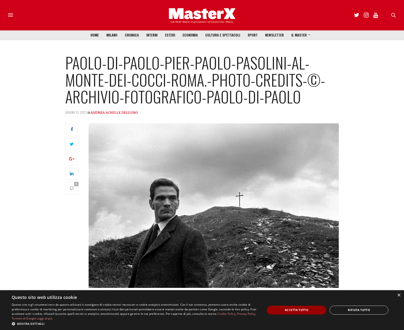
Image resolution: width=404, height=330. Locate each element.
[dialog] (202, 310)
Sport (253, 34)
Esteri (170, 34)
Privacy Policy (246, 314)
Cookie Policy (226, 314)
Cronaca (132, 34)
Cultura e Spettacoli (222, 34)
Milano (111, 34)
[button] (135, 323)
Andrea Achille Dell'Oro (114, 112)
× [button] (398, 295)
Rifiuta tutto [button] (359, 310)
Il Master (299, 34)
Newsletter (274, 34)
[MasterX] (202, 15)
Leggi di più (44, 318)
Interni (152, 34)
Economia (190, 34)
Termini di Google (24, 318)
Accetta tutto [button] (296, 310)
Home (94, 34)
